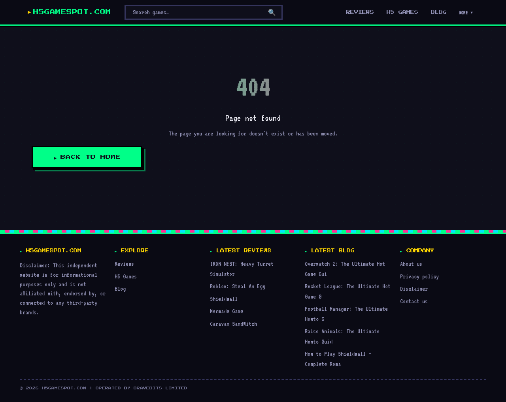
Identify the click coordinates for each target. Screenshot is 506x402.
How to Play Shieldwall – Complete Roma (338, 358)
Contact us (414, 301)
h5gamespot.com (72, 12)
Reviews (360, 12)
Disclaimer (414, 288)
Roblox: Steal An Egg (237, 286)
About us (411, 263)
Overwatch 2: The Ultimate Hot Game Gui (345, 268)
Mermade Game (226, 311)
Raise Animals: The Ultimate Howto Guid (342, 336)
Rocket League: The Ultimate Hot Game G (348, 291)
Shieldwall (224, 298)
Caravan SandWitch (233, 323)
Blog (439, 12)
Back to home (90, 157)
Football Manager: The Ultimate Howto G (346, 313)
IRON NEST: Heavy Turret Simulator (242, 268)
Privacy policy (419, 276)
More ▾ (466, 12)
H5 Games (402, 12)
